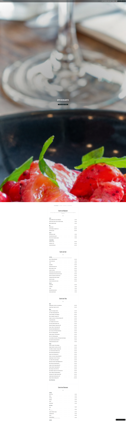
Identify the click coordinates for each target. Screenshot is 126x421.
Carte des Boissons (69, 205)
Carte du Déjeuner (56, 205)
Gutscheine (65, 104)
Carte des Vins (65, 205)
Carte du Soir (60, 205)
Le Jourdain (2, 1)
